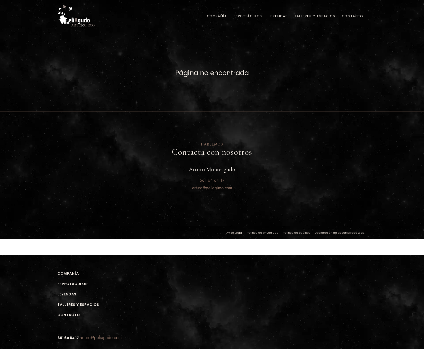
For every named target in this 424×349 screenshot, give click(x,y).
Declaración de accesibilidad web (339, 233)
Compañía (217, 16)
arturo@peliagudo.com (101, 337)
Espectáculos (248, 16)
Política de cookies (296, 233)
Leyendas (278, 16)
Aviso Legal (234, 233)
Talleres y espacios (314, 16)
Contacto (352, 16)
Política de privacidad (262, 233)
